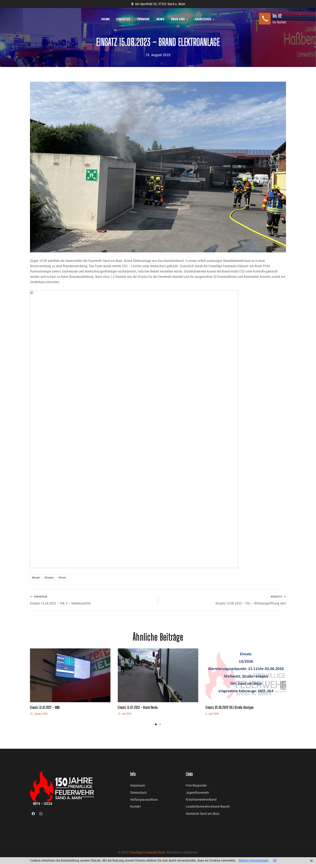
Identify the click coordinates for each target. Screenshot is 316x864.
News (160, 19)
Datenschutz (138, 792)
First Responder (196, 785)
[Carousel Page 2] (160, 724)
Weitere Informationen (253, 860)
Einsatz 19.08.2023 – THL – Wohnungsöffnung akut (251, 600)
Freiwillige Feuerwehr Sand (147, 852)
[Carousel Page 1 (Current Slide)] (156, 724)
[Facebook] (33, 813)
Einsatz (49, 577)
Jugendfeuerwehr (197, 792)
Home (105, 19)
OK (275, 860)
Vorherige (32, 685)
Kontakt (135, 806)
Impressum (137, 785)
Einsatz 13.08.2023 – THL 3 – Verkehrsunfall (60, 600)
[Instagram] (40, 813)
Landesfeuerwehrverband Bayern (208, 806)
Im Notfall (279, 22)
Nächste (283, 685)
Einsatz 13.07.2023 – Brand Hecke (138, 707)
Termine (143, 19)
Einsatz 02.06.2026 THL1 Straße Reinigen (230, 707)
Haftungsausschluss (144, 799)
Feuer (62, 577)
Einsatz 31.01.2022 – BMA (45, 707)
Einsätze (123, 19)
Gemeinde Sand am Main (202, 814)
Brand (36, 577)
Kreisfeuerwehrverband (201, 799)
